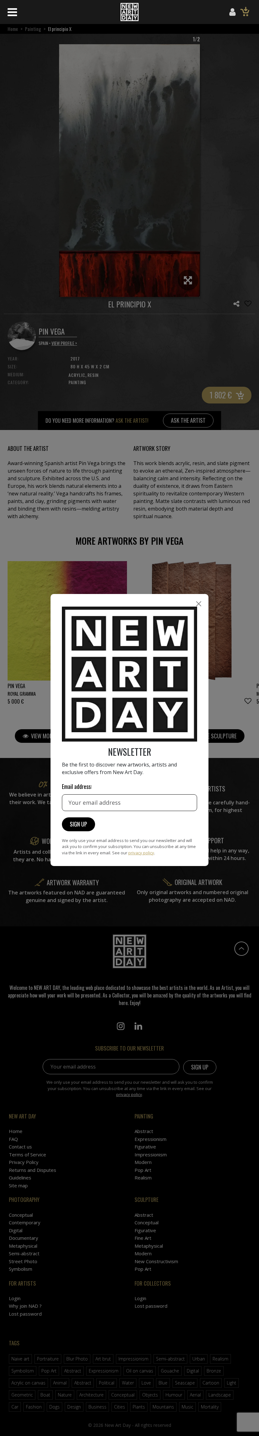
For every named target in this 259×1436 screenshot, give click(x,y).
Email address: (77, 786)
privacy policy (141, 853)
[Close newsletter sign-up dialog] (198, 604)
